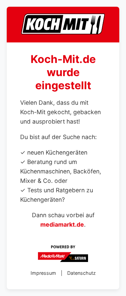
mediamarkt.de (62, 224)
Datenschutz (81, 273)
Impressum (43, 273)
